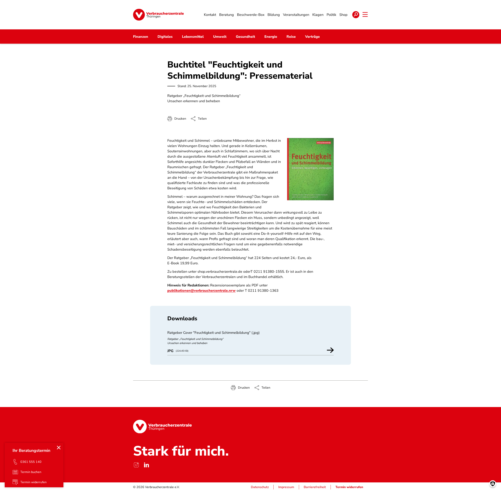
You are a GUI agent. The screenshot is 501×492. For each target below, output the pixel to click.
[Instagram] (136, 465)
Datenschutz (260, 487)
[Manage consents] (492, 483)
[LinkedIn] (146, 465)
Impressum (286, 487)
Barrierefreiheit (315, 487)
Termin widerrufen (349, 487)
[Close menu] (58, 447)
